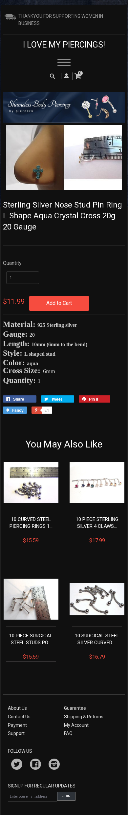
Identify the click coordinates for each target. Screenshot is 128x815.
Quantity (12, 263)
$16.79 (97, 646)
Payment (17, 725)
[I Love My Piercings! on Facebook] (35, 765)
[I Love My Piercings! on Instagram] (54, 765)
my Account (76, 725)
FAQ (68, 733)
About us (17, 708)
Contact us (19, 716)
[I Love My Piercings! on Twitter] (16, 765)
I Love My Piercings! (64, 45)
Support (16, 733)
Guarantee (75, 708)
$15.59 (31, 530)
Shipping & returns (83, 716)
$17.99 (97, 530)
